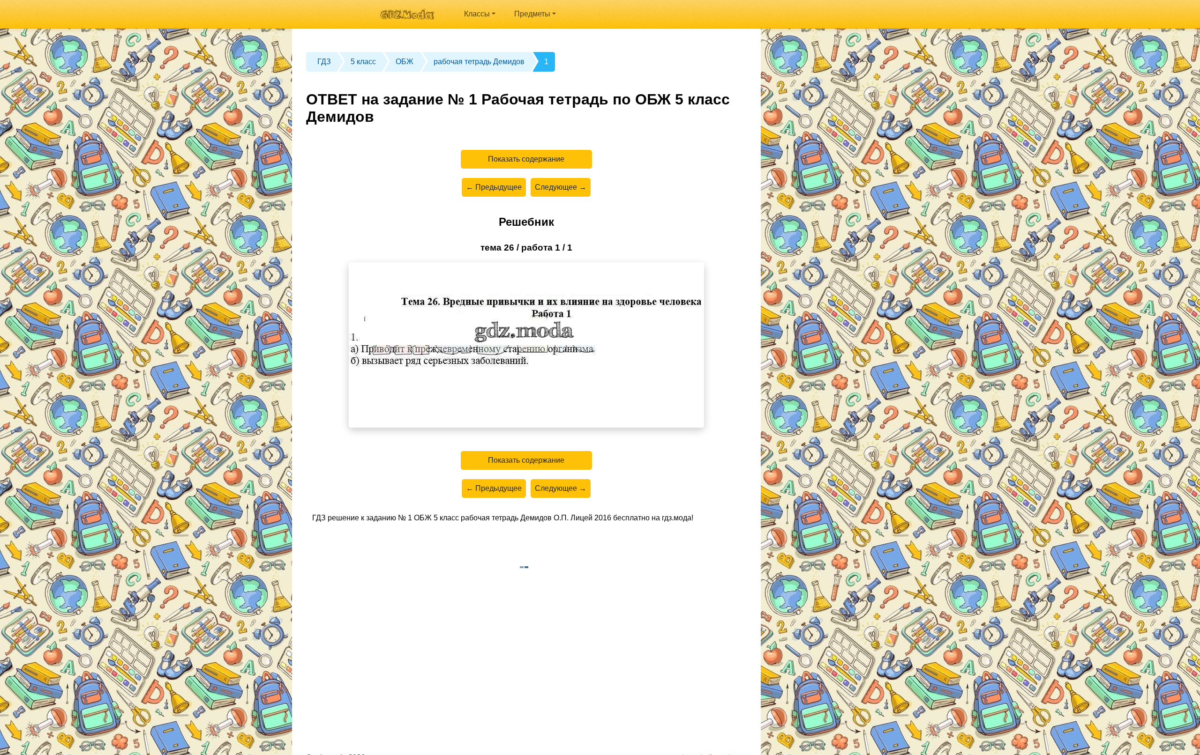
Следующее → (560, 187)
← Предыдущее (494, 187)
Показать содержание (526, 159)
